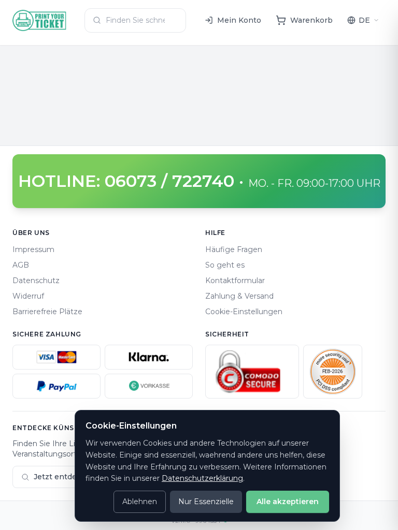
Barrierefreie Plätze (47, 311)
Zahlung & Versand (239, 296)
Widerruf (28, 296)
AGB (20, 265)
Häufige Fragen (233, 249)
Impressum (33, 249)
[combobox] (135, 20)
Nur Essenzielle (206, 501)
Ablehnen (139, 501)
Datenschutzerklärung (202, 478)
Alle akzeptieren (288, 501)
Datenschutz (36, 280)
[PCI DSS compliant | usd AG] (332, 372)
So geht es (225, 265)
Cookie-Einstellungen (243, 311)
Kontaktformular (235, 280)
